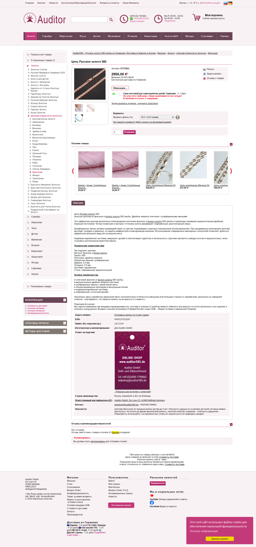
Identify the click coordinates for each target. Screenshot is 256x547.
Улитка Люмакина (41, 169)
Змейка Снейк (39, 131)
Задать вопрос (137, 21)
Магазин (161, 53)
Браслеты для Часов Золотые (45, 206)
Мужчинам (114, 36)
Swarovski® (171, 36)
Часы (83, 36)
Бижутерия (150, 36)
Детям (96, 36)
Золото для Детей (40, 79)
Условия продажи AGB (78, 505)
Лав (34, 147)
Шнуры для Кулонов (41, 197)
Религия (132, 36)
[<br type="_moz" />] (161, 168)
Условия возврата (36, 311)
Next (231, 171)
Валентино (37, 134)
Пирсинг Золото (38, 109)
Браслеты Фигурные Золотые (45, 184)
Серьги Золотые (39, 106)
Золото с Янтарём (40, 85)
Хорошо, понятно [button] (219, 539)
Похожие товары (80, 143)
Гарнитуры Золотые (41, 94)
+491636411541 (141, 18)
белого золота (112, 216)
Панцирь (36, 156)
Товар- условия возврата (79, 496)
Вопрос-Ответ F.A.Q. (118, 490)
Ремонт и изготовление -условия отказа (78, 500)
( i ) (188, 3)
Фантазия (37, 172)
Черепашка (38, 178)
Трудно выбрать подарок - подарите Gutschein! (134, 103)
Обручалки (65, 36)
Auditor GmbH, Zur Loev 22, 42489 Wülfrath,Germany (139, 400)
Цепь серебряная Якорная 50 (195, 185)
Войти (203, 3)
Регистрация (214, 3)
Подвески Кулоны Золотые (44, 191)
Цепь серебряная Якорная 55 (161, 185)
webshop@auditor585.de (126, 405)
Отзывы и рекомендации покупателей (91, 423)
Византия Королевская (43, 138)
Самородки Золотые (41, 200)
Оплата (71, 511)
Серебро (47, 36)
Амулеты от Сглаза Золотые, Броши (45, 89)
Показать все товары (41, 54)
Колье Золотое (38, 112)
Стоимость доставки (37, 306)
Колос (35, 141)
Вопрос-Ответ (74, 490)
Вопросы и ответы (109, 3)
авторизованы (98, 441)
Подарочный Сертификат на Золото (45, 211)
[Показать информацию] (177, 117)
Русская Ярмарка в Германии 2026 (48, 72)
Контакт (41, 3)
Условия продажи (36, 308)
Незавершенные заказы (120, 493)
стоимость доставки (169, 457)
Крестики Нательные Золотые (46, 188)
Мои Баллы (114, 487)
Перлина (36, 159)
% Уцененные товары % (43, 60)
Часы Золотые (38, 203)
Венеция (36, 128)
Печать (210, 69)
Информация (34, 300)
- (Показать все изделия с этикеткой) (132, 391)
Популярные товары (41, 286)
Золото (31, 36)
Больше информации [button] (204, 531)
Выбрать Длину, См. (123, 117)
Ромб (34, 163)
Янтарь (189, 36)
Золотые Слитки (39, 69)
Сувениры (207, 36)
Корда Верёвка (39, 144)
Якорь (35, 181)
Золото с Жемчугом (40, 82)
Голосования (73, 487)
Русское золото (87, 214)
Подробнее (170, 21)
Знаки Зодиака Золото (42, 194)
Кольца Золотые (39, 103)
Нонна (35, 150)
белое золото (100, 253)
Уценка (224, 36)
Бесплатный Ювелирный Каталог (78, 3)
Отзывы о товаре (215, 78)
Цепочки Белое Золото (43, 119)
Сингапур (37, 166)
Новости (53, 3)
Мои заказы (114, 484)
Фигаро (36, 175)
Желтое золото (38, 76)
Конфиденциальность (38, 313)
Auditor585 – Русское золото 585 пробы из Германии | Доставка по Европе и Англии (114, 53)
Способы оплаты (37, 323)
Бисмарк (36, 125)
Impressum (38, 499)
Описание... (120, 88)
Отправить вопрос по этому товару (131, 315)
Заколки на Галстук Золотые (45, 97)
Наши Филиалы (131, 3)
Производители (75, 514)
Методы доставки (37, 331)
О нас (70, 484)
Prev (73, 171)
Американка (38, 122)
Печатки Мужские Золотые (44, 100)
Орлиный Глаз (39, 153)
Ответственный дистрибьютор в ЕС (93, 400)
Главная (29, 3)
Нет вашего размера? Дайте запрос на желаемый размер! (142, 122)
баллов (115, 432)
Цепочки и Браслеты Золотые (46, 116)
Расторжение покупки (121, 505)
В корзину (129, 132)
